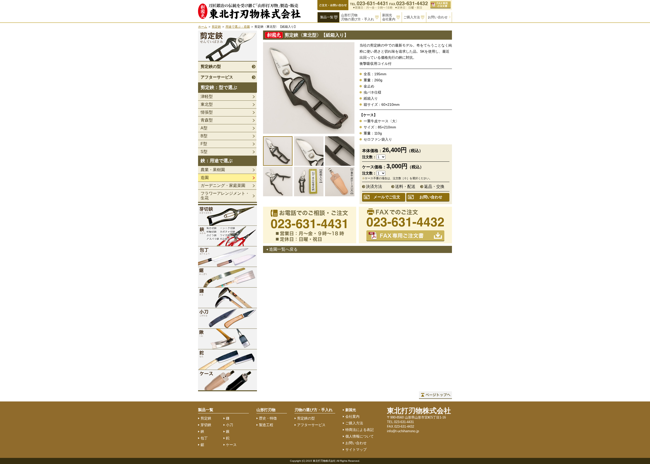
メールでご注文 (386, 197)
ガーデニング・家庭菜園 (223, 185)
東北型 (207, 104)
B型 (204, 136)
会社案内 (352, 416)
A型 (204, 128)
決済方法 (374, 186)
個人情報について (359, 436)
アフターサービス (217, 77)
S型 (204, 151)
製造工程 (266, 425)
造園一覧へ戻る (283, 249)
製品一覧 (326, 17)
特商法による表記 (359, 430)
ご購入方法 (411, 17)
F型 (204, 144)
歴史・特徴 (268, 418)
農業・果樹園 (213, 170)
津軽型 (207, 96)
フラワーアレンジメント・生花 (225, 195)
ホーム (202, 26)
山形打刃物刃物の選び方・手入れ (357, 17)
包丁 (204, 438)
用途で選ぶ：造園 (237, 26)
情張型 (207, 112)
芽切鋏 (206, 425)
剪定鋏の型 (211, 66)
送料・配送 (405, 186)
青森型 (207, 120)
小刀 (229, 425)
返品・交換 (434, 186)
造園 (205, 177)
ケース (231, 445)
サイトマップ (356, 449)
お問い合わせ (438, 17)
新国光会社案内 (388, 17)
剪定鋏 (216, 26)
